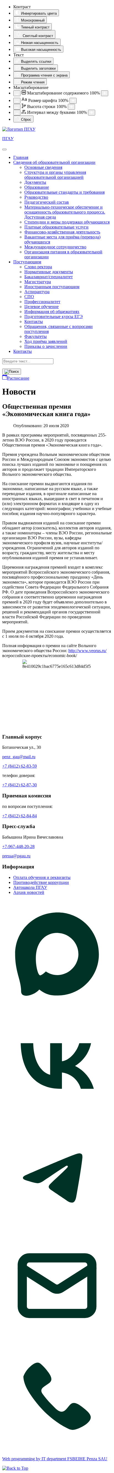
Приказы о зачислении (45, 346)
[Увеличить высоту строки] (71, 107)
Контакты (33, 321)
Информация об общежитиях (51, 311)
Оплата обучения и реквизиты (42, 877)
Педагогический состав (46, 202)
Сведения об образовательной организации (54, 162)
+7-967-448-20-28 (18, 846)
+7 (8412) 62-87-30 (19, 785)
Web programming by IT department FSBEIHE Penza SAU (54, 1458)
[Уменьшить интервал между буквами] (16, 112)
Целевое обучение (41, 306)
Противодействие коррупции (41, 882)
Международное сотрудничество (55, 247)
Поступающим (27, 261)
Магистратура (37, 281)
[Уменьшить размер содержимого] (16, 93)
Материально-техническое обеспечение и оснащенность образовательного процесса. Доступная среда (64, 212)
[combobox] (27, 361)
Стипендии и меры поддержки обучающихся (67, 222)
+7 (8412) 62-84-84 (19, 815)
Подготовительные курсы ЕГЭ (53, 316)
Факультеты (35, 336)
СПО (29, 296)
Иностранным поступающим (51, 286)
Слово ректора (38, 266)
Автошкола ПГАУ (30, 887)
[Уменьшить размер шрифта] (16, 101)
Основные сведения (43, 167)
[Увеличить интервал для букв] (91, 112)
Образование (36, 187)
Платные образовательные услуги (56, 227)
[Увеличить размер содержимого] (104, 93)
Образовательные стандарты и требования (64, 192)
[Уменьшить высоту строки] (16, 107)
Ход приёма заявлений (45, 341)
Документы (35, 182)
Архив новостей (28, 892)
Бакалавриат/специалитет (48, 276)
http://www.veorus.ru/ (87, 650)
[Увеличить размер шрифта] (73, 101)
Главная (20, 157)
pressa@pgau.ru (16, 856)
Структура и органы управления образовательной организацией (55, 175)
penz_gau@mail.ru (18, 756)
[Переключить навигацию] (4, 149)
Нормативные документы (48, 271)
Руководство (36, 197)
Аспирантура (37, 291)
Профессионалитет (42, 301)
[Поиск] (11, 372)
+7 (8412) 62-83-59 (19, 766)
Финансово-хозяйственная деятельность (62, 232)
